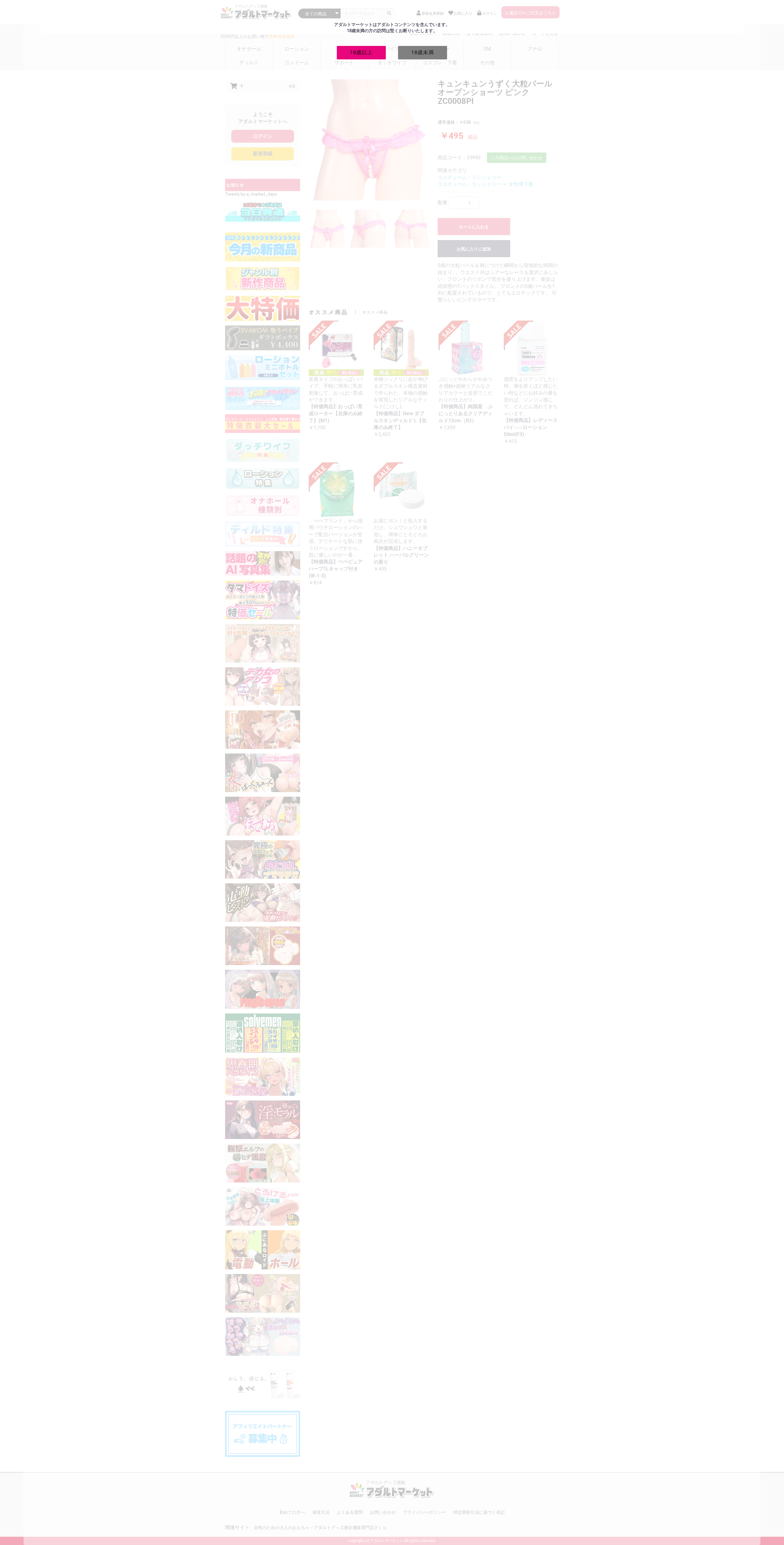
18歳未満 (422, 52)
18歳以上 (361, 52)
